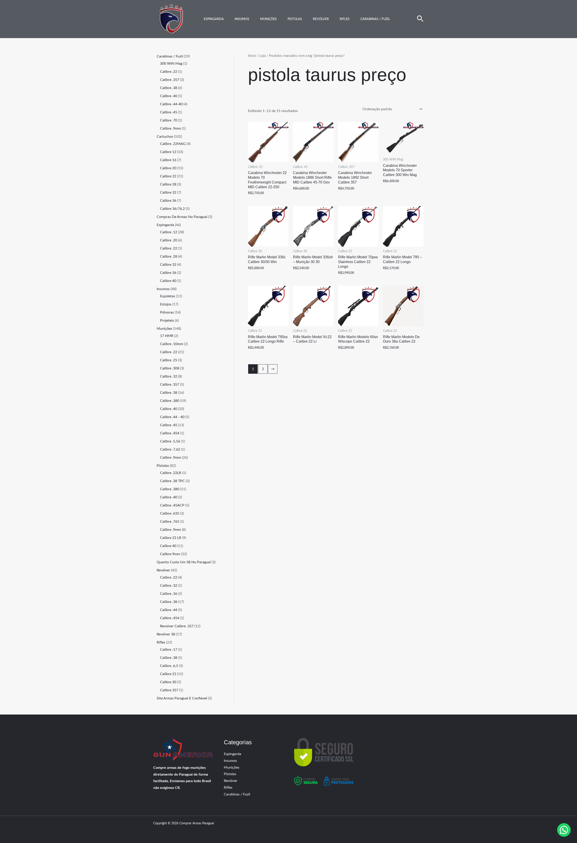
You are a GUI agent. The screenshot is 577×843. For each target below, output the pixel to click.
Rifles (345, 19)
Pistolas (295, 19)
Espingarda (214, 19)
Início (252, 55)
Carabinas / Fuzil (375, 19)
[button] (420, 19)
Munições (268, 19)
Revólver (321, 19)
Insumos (242, 19)
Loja (262, 55)
